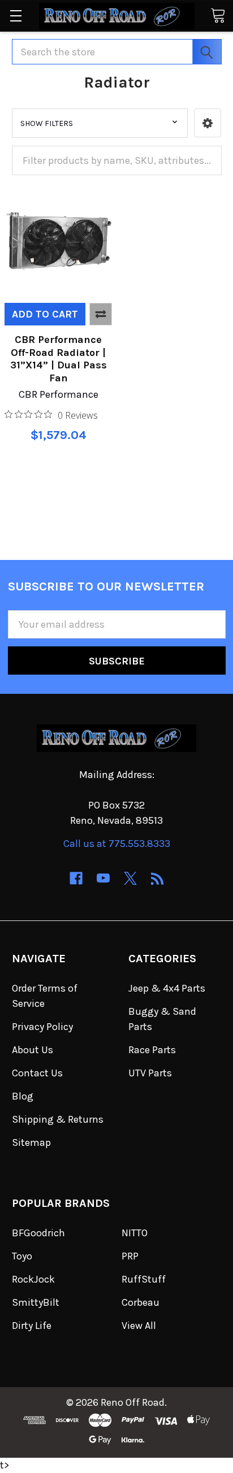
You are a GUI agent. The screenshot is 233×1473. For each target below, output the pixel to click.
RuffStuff (144, 1279)
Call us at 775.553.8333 (116, 843)
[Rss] (157, 878)
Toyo (22, 1256)
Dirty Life (31, 1325)
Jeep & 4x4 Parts (166, 988)
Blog (22, 1096)
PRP (130, 1256)
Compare (100, 314)
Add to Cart (45, 314)
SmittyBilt (35, 1302)
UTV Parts (150, 1073)
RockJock (33, 1279)
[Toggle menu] (15, 15)
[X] (130, 878)
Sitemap (31, 1142)
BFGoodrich (38, 1233)
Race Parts (152, 1050)
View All (139, 1325)
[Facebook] (76, 878)
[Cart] (217, 15)
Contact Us (37, 1073)
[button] (207, 122)
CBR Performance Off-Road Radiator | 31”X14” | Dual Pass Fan (58, 358)
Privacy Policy (42, 1026)
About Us (32, 1050)
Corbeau (140, 1302)
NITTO (135, 1233)
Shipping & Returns (57, 1119)
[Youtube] (103, 878)
